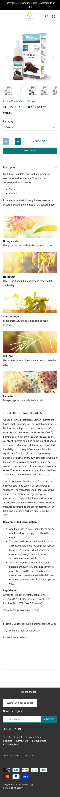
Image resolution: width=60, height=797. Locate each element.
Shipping (7, 741)
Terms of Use (39, 741)
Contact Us (22, 741)
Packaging (8, 121)
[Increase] (18, 141)
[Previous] (7, 56)
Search (6, 737)
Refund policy (10, 744)
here (24, 637)
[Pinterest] (19, 729)
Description (9, 167)
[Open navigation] (5, 16)
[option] (30, 56)
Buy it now (30, 151)
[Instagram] (10, 729)
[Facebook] (5, 729)
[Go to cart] (53, 16)
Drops (31, 101)
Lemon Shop (27, 785)
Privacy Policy (33, 737)
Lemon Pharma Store (14, 101)
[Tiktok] (15, 729)
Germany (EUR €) (11, 756)
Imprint (18, 737)
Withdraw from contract (20, 703)
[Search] (46, 16)
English (29, 756)
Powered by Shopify (12, 788)
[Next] (53, 56)
